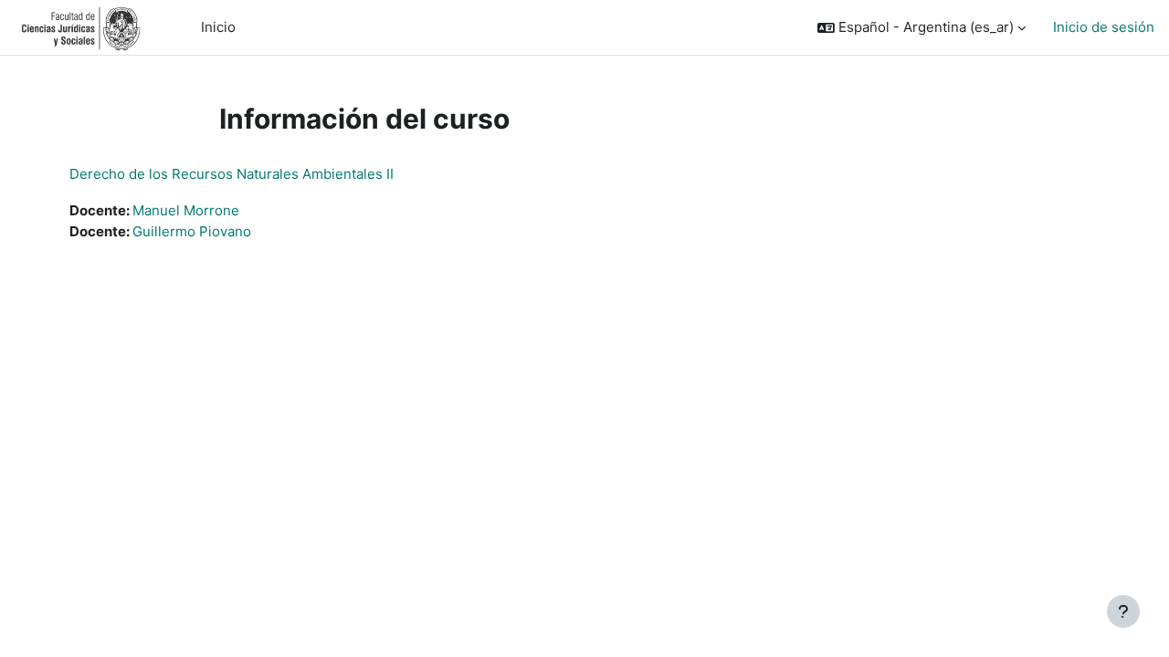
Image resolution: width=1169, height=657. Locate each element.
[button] (921, 27)
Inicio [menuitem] (218, 27)
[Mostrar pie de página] (1123, 611)
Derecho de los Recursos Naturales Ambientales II (231, 173)
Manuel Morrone (185, 210)
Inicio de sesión (1103, 27)
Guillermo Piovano (191, 231)
